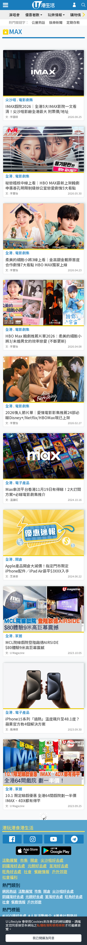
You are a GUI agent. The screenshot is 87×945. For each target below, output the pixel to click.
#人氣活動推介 (40, 915)
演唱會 (14, 14)
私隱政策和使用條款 (51, 925)
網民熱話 (9, 891)
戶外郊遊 (59, 871)
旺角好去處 (11, 871)
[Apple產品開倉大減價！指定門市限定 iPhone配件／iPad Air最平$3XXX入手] (43, 532)
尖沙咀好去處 (52, 860)
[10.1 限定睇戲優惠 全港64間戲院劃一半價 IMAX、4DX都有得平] (43, 762)
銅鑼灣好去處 (13, 865)
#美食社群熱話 (65, 915)
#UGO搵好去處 (14, 915)
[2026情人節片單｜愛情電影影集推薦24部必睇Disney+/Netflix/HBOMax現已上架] (43, 379)
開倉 (34, 860)
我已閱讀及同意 (43, 938)
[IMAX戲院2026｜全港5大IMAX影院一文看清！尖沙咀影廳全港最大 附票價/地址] (43, 72)
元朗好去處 (37, 865)
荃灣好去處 (58, 865)
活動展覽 (9, 860)
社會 (27, 871)
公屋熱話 (38, 22)
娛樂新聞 (55, 22)
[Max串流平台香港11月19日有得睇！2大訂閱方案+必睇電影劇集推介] (43, 456)
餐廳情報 (41, 871)
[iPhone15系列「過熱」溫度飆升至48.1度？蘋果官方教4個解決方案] (43, 685)
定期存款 (73, 22)
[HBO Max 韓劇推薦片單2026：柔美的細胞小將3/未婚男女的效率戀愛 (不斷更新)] (43, 302)
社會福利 (9, 877)
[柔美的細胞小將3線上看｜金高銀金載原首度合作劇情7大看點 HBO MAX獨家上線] (43, 226)
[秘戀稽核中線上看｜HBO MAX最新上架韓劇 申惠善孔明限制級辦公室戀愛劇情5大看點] (43, 149)
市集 (24, 860)
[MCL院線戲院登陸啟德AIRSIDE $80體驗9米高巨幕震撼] (43, 609)
